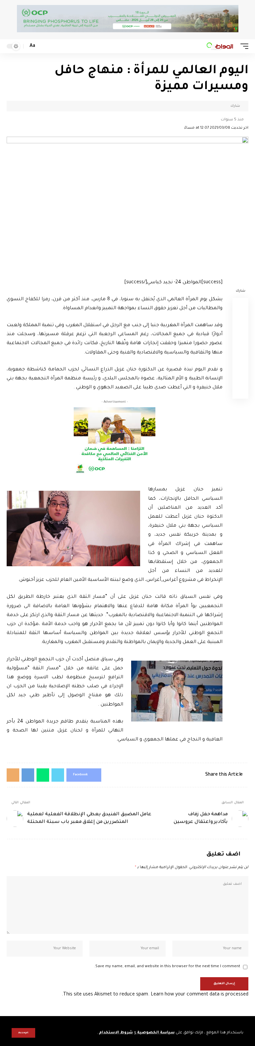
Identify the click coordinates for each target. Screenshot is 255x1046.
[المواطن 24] (220, 46)
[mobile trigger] (242, 46)
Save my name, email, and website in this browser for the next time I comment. (167, 967)
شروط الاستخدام (115, 1033)
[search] (42, 46)
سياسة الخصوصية (155, 1033)
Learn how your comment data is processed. (155, 994)
